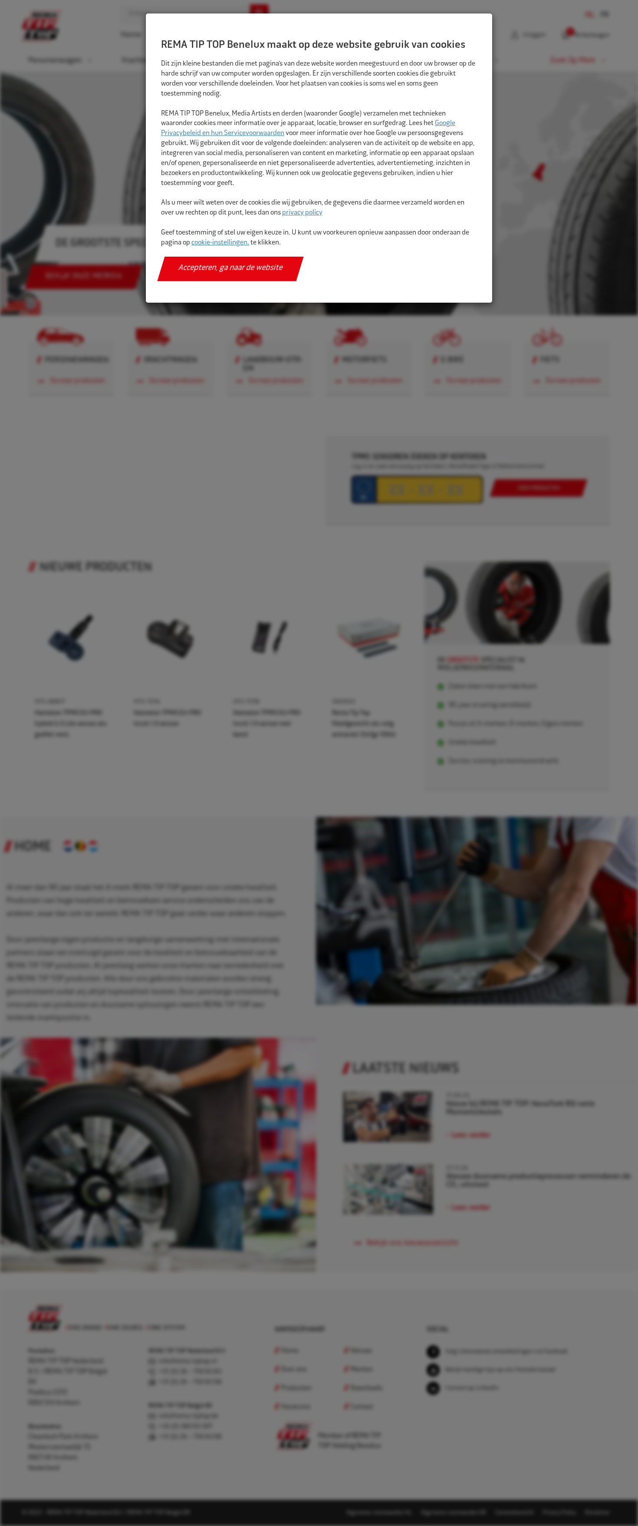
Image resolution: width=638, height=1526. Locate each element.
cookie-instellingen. (220, 243)
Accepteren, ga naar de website (231, 268)
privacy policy (302, 213)
